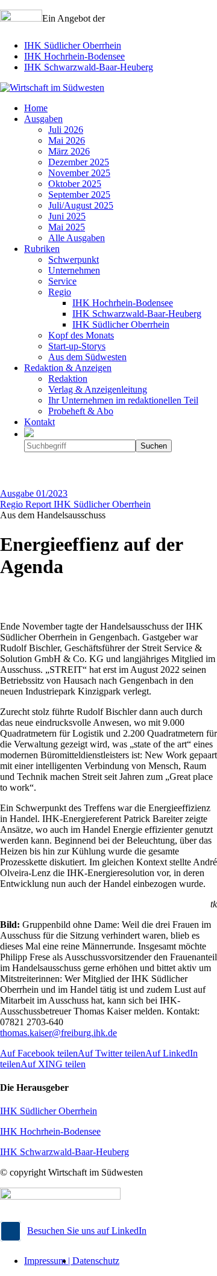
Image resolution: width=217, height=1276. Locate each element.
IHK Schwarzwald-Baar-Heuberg (88, 67)
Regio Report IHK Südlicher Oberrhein (75, 504)
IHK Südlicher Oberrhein (72, 45)
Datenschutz (95, 1261)
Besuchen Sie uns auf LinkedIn (86, 1230)
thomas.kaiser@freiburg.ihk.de (58, 1033)
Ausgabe (34, 493)
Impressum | (48, 1261)
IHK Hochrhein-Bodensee (74, 56)
